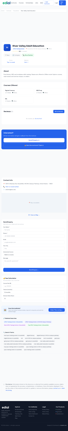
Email (4, 239)
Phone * (5, 233)
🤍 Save (7, 55)
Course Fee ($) (7, 283)
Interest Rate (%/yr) (8, 295)
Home (2, 10)
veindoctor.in (60, 414)
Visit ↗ (26, 62)
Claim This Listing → (56, 310)
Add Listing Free (33, 409)
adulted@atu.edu (10, 189)
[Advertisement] (34, 27)
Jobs (36, 3)
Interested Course (8, 252)
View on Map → (35, 215)
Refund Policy (45, 414)
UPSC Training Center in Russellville (13, 322)
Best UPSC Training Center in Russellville (14, 325)
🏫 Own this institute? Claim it (34, 145)
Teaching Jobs (18, 414)
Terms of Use (45, 411)
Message (5, 258)
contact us (56, 388)
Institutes (14, 3)
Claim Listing (32, 411)
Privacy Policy (45, 409)
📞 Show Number (28, 55)
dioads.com (63, 425)
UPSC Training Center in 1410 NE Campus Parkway (38, 322)
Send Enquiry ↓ (34, 140)
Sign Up (61, 3)
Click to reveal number (12, 186)
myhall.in (59, 409)
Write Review (59, 111)
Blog (16, 418)
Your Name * (6, 227)
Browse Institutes (19, 409)
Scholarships (29, 3)
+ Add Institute (47, 3)
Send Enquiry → (34, 270)
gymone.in (59, 411)
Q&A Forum (18, 416)
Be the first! (38, 118)
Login (56, 3)
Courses (21, 3)
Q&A (41, 3)
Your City (5, 245)
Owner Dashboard (33, 414)
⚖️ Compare (16, 55)
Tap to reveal (11, 62)
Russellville (16, 10)
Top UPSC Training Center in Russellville (38, 325)
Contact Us (31, 416)
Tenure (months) (7, 289)
